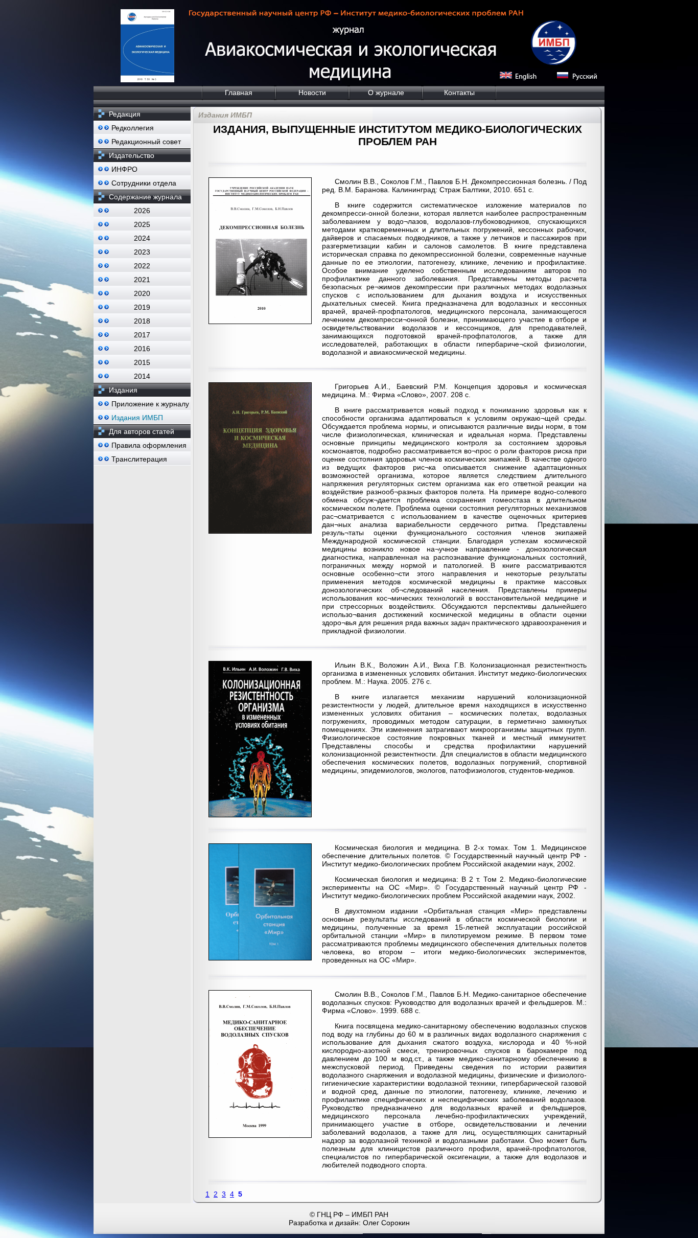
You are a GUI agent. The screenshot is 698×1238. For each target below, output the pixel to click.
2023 (142, 252)
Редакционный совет (146, 141)
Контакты (459, 92)
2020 (142, 293)
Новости (312, 92)
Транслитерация (139, 459)
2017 (142, 335)
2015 (142, 362)
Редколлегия (132, 128)
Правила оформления (149, 445)
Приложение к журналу (150, 404)
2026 (142, 211)
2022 (142, 266)
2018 (142, 321)
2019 (142, 307)
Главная (238, 92)
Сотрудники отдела (143, 183)
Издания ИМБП (137, 418)
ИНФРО (124, 169)
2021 (142, 280)
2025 (142, 224)
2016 (142, 349)
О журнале (386, 92)
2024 (142, 238)
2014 (142, 376)
